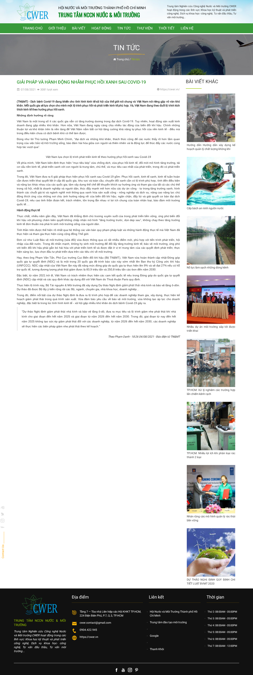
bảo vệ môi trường (46, 143)
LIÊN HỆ (187, 28)
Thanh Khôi (157, 649)
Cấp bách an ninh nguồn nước (205, 208)
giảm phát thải (131, 285)
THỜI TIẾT (167, 28)
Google (154, 635)
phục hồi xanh (125, 156)
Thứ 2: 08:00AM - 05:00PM (222, 611)
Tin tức (135, 59)
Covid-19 (127, 121)
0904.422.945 (88, 629)
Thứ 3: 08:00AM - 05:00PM (222, 618)
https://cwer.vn (89, 636)
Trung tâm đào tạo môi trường (168, 622)
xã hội (28, 188)
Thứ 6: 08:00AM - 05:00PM (222, 638)
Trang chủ (122, 59)
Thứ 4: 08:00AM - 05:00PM (222, 625)
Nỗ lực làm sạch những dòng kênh (207, 267)
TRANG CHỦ (32, 28)
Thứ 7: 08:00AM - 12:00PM (222, 645)
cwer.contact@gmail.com (95, 622)
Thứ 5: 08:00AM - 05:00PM (222, 632)
